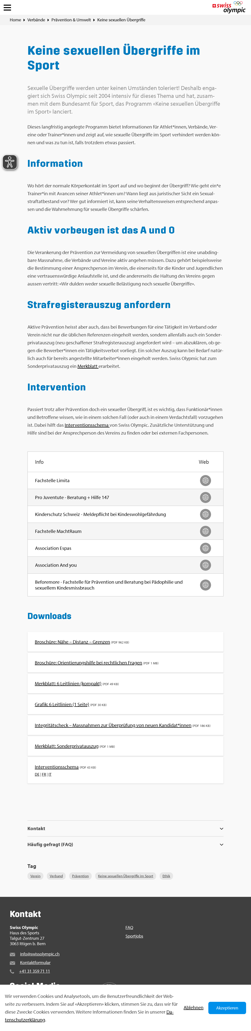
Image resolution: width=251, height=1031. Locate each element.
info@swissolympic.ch (40, 954)
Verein (35, 876)
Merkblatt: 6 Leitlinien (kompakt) (68, 683)
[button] (7, 6)
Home (15, 20)
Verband (56, 876)
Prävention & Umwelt (71, 20)
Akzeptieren (227, 1008)
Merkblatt (88, 366)
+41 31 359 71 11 (34, 971)
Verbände (36, 20)
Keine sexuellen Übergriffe (121, 20)
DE (37, 774)
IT (50, 774)
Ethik (166, 876)
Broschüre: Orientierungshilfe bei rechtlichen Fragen (88, 662)
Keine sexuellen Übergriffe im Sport (125, 876)
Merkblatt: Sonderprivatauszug (67, 746)
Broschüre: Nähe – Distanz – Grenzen (72, 642)
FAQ (129, 927)
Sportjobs (134, 936)
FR (44, 774)
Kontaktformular (35, 962)
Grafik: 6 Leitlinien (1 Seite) (62, 704)
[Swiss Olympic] (229, 7)
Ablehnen (193, 1007)
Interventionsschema (87, 425)
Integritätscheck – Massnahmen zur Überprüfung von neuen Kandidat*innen (113, 725)
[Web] (205, 480)
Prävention (80, 876)
